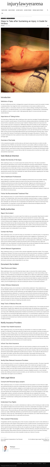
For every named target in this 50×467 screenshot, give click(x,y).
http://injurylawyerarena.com (15, 448)
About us (44, 463)
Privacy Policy (19, 463)
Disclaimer (30, 463)
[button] (47, 10)
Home (2, 16)
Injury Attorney (11, 10)
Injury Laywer (4, 10)
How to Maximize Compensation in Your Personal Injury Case (11, 440)
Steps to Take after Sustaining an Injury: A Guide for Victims (24, 22)
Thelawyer (3, 25)
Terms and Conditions (38, 463)
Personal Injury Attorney (38, 10)
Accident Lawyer (19, 10)
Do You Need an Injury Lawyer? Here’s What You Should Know (38, 440)
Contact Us (25, 463)
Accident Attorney (27, 10)
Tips (2, 13)
